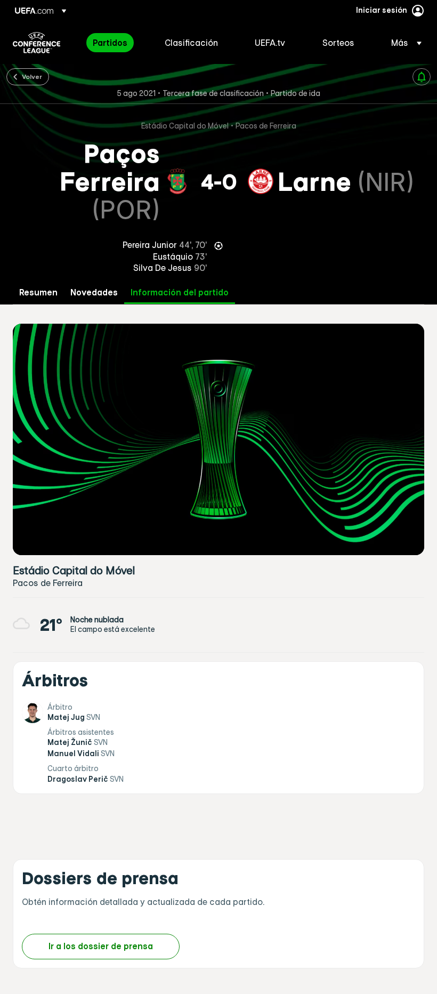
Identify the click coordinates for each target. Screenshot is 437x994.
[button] (403, 43)
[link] (110, 43)
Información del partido (180, 292)
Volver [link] (32, 76)
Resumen (38, 292)
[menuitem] (115, 43)
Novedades (94, 292)
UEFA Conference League (36, 42)
